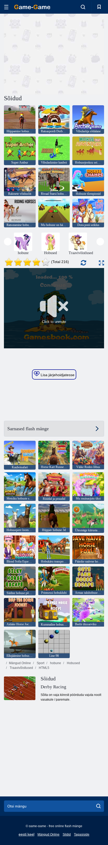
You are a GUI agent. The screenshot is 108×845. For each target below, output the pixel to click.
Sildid (67, 834)
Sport (40, 663)
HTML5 (43, 668)
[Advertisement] (48, 53)
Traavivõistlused (21, 668)
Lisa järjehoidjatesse (57, 375)
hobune (55, 663)
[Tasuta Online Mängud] (32, 7)
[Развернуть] (101, 262)
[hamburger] (6, 7)
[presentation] (8, 241)
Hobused (73, 663)
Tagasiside (81, 834)
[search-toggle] (83, 7)
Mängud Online (20, 663)
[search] (98, 806)
